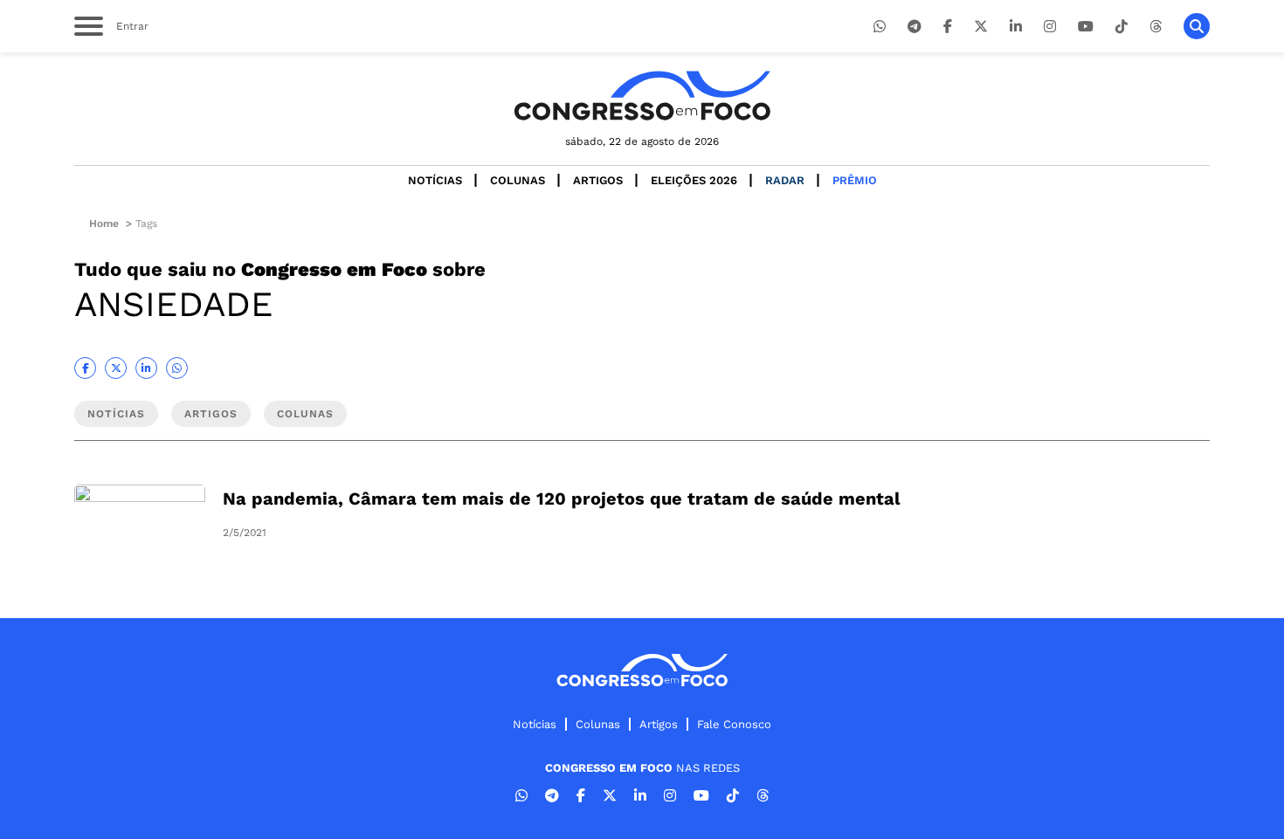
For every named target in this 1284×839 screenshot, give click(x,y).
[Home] (642, 95)
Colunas (517, 180)
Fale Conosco (734, 724)
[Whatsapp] (879, 26)
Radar (784, 180)
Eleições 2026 (694, 180)
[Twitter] (981, 26)
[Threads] (1155, 26)
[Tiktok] (1121, 26)
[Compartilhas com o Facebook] (85, 368)
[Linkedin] (1016, 26)
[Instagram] (1050, 26)
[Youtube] (1086, 26)
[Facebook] (947, 26)
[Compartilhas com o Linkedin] (146, 368)
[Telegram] (915, 26)
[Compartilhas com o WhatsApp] (177, 368)
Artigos (598, 180)
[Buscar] (1197, 26)
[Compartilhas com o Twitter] (116, 368)
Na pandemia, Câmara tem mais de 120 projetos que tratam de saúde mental (562, 498)
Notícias (435, 180)
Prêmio (854, 180)
